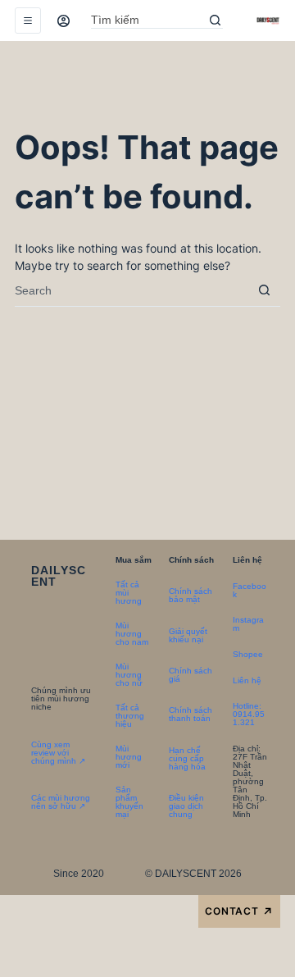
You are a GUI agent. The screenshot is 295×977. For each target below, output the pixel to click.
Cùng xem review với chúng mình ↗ (58, 752)
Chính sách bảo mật (190, 595)
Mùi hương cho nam (132, 633)
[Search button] (214, 20)
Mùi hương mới (129, 756)
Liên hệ (247, 680)
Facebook (249, 590)
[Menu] (28, 20)
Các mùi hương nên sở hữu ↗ (60, 801)
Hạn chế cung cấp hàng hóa (187, 758)
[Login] (63, 21)
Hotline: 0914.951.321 (249, 714)
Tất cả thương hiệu (130, 715)
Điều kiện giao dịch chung (186, 806)
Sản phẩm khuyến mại (129, 802)
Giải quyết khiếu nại (188, 635)
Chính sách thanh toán (190, 714)
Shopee (248, 654)
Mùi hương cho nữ (129, 674)
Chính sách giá (190, 674)
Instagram (248, 623)
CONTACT (240, 912)
